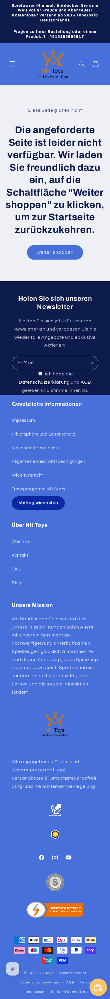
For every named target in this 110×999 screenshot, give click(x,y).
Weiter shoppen (55, 252)
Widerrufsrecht (27, 475)
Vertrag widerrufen (38, 503)
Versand (87, 982)
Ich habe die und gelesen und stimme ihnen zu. (55, 382)
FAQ (16, 569)
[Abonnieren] (91, 363)
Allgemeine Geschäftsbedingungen (48, 461)
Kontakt (20, 555)
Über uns (21, 541)
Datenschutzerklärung (44, 382)
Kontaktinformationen (70, 991)
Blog (16, 583)
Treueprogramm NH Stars (38, 489)
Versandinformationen (35, 448)
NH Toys (46, 973)
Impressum (23, 420)
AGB (86, 382)
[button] (12, 64)
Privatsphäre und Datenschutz (43, 434)
